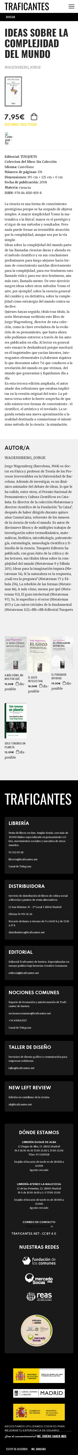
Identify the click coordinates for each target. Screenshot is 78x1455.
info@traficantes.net (39, 1226)
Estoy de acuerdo (17, 1449)
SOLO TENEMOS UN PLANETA (15, 745)
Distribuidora (27, 886)
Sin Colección (46, 162)
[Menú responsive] (71, 6)
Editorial (21, 952)
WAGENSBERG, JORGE (23, 67)
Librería (19, 823)
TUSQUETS (28, 157)
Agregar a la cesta (34, 116)
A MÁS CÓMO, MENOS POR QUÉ (14, 677)
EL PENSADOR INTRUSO (58, 676)
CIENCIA (25, 188)
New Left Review (30, 1088)
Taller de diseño (30, 1047)
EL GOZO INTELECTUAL (35, 679)
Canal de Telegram (20, 866)
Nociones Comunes (34, 993)
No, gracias (38, 1449)
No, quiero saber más (51, 1436)
